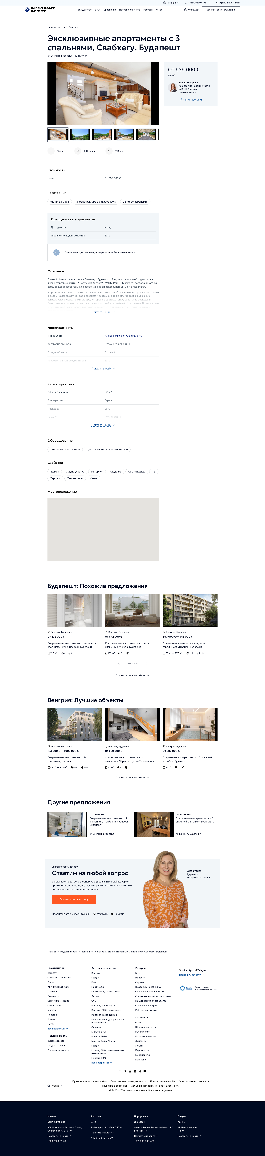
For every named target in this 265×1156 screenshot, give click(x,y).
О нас (159, 9)
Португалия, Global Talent (105, 991)
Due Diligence (142, 1031)
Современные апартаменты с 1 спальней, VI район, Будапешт (187, 759)
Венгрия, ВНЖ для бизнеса (106, 1010)
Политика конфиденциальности (128, 1081)
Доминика (53, 996)
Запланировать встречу (73, 899)
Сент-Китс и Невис (58, 1000)
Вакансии (140, 1059)
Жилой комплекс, (115, 335)
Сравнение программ (147, 1005)
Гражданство (84, 9)
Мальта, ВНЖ (98, 1031)
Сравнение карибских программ (153, 996)
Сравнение (110, 9)
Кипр (94, 982)
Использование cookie (162, 1081)
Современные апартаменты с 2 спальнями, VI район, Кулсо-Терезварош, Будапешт (130, 759)
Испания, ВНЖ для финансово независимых (108, 1021)
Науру (50, 1024)
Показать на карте (57, 1136)
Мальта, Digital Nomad (103, 1041)
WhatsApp (193, 9)
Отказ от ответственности (194, 1081)
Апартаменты (134, 335)
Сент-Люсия (54, 1005)
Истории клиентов (129, 9)
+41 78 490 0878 (192, 99)
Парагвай (52, 1014)
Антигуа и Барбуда (58, 986)
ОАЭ (93, 1000)
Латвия (95, 996)
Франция (96, 1027)
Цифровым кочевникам (148, 987)
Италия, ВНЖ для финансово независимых (107, 1052)
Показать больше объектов (132, 675)
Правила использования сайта (89, 1081)
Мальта (51, 1010)
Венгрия (73, 27)
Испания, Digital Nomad (104, 1014)
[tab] (129, 663)
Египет (51, 1019)
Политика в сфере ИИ (114, 1085)
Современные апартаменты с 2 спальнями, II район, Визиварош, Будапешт (108, 821)
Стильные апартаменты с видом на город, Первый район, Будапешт (184, 645)
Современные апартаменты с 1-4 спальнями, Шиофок (67, 759)
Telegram (202, 970)
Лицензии (140, 1041)
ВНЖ (97, 9)
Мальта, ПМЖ (99, 1036)
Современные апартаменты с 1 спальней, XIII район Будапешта (195, 820)
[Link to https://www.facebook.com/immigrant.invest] (120, 1071)
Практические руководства (150, 1000)
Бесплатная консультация (220, 9)
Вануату (52, 973)
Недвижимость (56, 27)
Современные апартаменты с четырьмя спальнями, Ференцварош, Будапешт (71, 645)
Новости (140, 977)
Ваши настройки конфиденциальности (157, 1085)
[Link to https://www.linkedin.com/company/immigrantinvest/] (135, 1071)
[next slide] (147, 663)
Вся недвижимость (58, 1050)
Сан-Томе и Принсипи (59, 977)
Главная (51, 951)
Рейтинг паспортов (146, 1010)
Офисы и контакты (145, 1027)
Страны (139, 982)
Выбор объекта (55, 1040)
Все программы (56, 1028)
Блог (137, 973)
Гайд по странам (56, 1045)
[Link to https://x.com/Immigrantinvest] (140, 1071)
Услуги (139, 1045)
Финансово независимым (149, 991)
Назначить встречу (190, 974)
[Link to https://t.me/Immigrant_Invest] (125, 1071)
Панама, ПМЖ (99, 1058)
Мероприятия (142, 1055)
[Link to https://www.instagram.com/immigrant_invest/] (130, 1071)
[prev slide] (118, 663)
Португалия (97, 987)
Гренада (52, 991)
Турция (51, 982)
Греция (95, 977)
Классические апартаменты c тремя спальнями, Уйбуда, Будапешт (127, 645)
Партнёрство (142, 1050)
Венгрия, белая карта (103, 1005)
